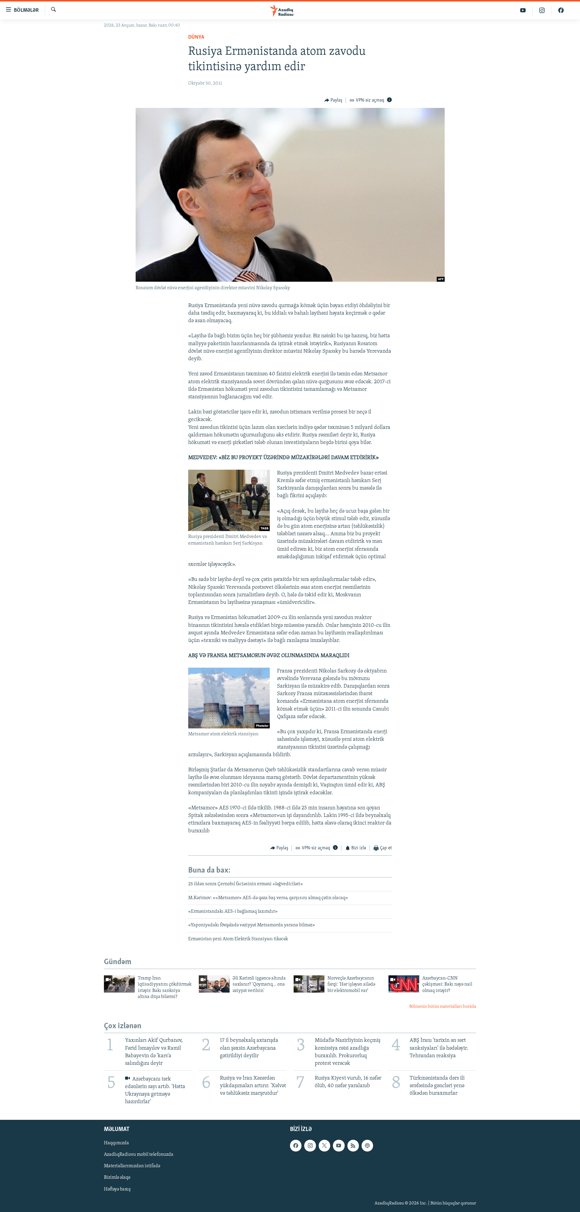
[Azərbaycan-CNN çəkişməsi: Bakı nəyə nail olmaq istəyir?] (403, 984)
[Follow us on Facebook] (295, 1146)
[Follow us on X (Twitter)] (324, 1146)
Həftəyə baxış (117, 1189)
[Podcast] (367, 1146)
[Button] (333, 100)
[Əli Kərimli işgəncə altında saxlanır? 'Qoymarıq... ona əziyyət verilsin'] (214, 984)
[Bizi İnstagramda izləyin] (542, 10)
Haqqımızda (116, 1143)
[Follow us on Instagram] (310, 1146)
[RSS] (353, 1146)
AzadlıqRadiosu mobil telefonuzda (138, 1154)
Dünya (196, 37)
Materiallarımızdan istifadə (132, 1166)
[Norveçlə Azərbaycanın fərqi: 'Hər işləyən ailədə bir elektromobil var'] (309, 984)
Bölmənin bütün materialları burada (442, 1006)
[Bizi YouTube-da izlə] (523, 10)
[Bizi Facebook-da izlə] (561, 10)
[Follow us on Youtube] (338, 1146)
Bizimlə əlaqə (117, 1177)
